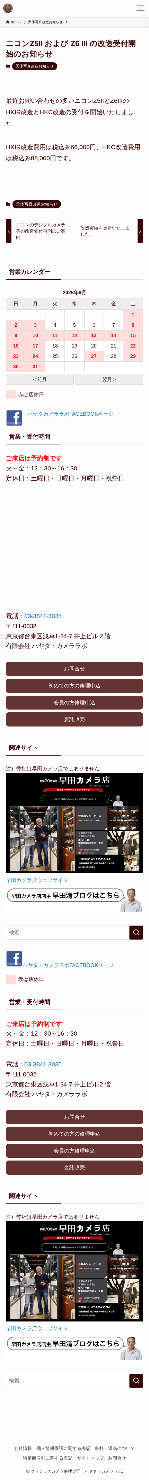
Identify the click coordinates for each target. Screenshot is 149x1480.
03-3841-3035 (43, 616)
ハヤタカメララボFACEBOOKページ (68, 414)
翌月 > (109, 379)
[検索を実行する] (136, 933)
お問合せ (74, 668)
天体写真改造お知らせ (35, 66)
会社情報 (23, 1448)
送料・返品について (115, 1448)
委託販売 (74, 719)
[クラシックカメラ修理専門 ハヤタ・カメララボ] (8, 8)
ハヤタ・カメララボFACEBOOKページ (68, 965)
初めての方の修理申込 (74, 685)
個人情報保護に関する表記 (63, 1448)
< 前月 (40, 379)
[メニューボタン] (140, 8)
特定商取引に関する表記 (47, 1458)
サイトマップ (90, 1458)
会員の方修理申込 (74, 702)
